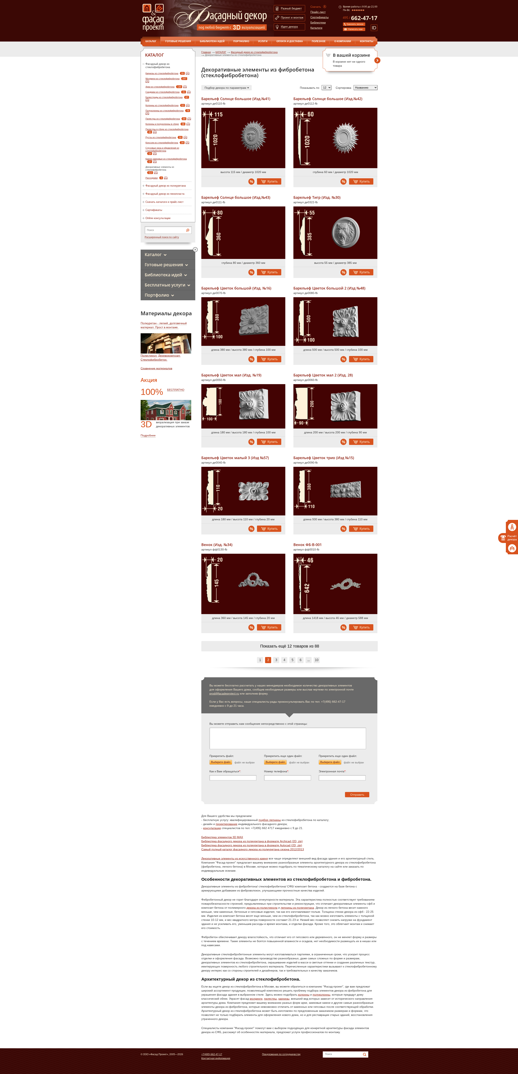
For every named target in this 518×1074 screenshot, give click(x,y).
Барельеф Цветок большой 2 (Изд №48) (329, 288)
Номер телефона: (276, 771)
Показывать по (309, 87)
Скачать (315, 6)
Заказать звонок (355, 24)
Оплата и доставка (289, 41)
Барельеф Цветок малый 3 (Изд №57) (235, 457)
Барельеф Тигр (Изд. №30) (317, 197)
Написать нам (355, 29)
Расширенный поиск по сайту (162, 237)
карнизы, (284, 998)
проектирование (226, 824)
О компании (342, 41)
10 (316, 660)
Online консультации (157, 218)
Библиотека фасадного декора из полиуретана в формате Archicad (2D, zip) (252, 841)
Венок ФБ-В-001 (307, 544)
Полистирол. (149, 355)
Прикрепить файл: (221, 756)
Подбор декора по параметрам (225, 87)
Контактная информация (215, 1058)
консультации (212, 828)
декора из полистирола (261, 907)
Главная (206, 52)
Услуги (262, 41)
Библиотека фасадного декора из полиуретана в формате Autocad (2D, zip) (251, 845)
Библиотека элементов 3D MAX (222, 837)
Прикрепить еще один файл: (283, 756)
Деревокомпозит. (169, 355)
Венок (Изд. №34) (216, 544)
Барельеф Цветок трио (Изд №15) (323, 457)
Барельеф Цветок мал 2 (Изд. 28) (323, 375)
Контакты (366, 41)
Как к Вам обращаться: (225, 771)
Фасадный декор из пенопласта (164, 193)
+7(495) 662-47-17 (211, 1054)
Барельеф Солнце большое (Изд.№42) (327, 98)
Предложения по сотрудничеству (281, 1054)
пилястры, (271, 998)
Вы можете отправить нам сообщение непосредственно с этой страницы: (258, 723)
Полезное (319, 41)
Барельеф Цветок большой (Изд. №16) (236, 288)
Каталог (153, 254)
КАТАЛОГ (150, 41)
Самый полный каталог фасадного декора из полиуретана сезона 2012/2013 (252, 849)
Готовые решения (178, 41)
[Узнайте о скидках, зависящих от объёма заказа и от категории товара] (251, 181)
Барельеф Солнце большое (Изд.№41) (235, 98)
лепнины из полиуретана (297, 907)
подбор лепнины (270, 820)
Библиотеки (318, 22)
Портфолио (241, 41)
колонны (303, 994)
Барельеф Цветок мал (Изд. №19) (231, 375)
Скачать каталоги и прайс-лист (164, 201)
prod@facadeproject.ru (224, 693)
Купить (272, 181)
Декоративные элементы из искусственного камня (234, 858)
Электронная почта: (332, 771)
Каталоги (316, 27)
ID (374, 27)
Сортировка (343, 87)
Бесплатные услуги (165, 285)
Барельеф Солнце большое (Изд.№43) (235, 197)
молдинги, (256, 998)
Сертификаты (319, 17)
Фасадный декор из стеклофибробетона (157, 65)
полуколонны (321, 994)
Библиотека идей (212, 41)
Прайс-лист (318, 12)
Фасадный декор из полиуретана (165, 185)
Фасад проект (153, 17)
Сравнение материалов (156, 368)
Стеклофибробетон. (154, 359)
